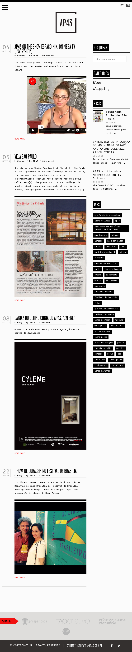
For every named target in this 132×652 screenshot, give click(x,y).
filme (97, 303)
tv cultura (117, 365)
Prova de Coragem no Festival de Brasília (45, 471)
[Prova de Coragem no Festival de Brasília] (50, 538)
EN (128, 5)
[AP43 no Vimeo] (119, 646)
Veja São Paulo (25, 156)
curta (97, 269)
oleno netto (100, 337)
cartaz (97, 247)
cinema (123, 252)
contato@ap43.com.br (90, 646)
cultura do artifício (105, 263)
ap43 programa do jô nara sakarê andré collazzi (108, 228)
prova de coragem (103, 343)
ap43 (117, 221)
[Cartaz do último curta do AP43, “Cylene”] (50, 396)
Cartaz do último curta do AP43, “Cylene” (44, 318)
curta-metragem (113, 269)
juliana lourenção (104, 314)
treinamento (100, 365)
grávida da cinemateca (106, 309)
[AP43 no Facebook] (112, 646)
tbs (119, 354)
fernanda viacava (103, 292)
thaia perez (115, 360)
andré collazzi (102, 221)
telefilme (99, 360)
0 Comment (48, 55)
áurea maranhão (102, 371)
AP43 (35, 55)
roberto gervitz (102, 348)
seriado (98, 354)
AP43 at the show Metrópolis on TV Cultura (107, 175)
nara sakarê (117, 326)
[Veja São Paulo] (50, 248)
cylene (97, 275)
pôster (120, 343)
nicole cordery (102, 331)
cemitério (111, 247)
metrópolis (100, 326)
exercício (99, 286)
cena (123, 247)
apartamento (100, 235)
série (110, 354)
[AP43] (66, 14)
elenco (97, 280)
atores (115, 235)
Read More (19, 139)
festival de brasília (105, 297)
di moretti (111, 275)
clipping (99, 258)
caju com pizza (115, 241)
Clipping (21, 55)
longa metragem (102, 320)
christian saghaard (104, 252)
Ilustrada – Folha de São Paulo (116, 115)
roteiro (120, 348)
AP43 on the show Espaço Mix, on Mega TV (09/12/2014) (44, 48)
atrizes (98, 241)
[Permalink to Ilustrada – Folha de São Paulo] (98, 116)
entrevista (111, 280)
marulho (119, 320)
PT (122, 5)
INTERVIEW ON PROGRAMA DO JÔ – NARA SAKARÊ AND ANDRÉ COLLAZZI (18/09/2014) (111, 147)
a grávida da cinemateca (107, 215)
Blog (19, 322)
